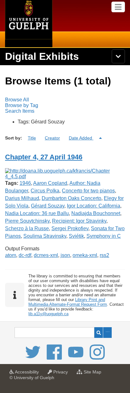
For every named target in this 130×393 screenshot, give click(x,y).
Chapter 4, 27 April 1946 (43, 157)
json (65, 255)
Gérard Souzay (47, 205)
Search (98, 332)
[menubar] (65, 105)
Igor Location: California (93, 205)
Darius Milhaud (22, 198)
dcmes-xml (46, 255)
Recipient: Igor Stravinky (79, 221)
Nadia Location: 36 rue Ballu (37, 213)
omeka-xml (85, 255)
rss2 (104, 255)
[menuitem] (65, 100)
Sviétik (76, 236)
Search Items (19, 111)
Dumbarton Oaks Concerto (71, 198)
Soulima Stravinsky (44, 236)
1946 (25, 183)
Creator (52, 137)
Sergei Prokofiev (69, 228)
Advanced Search (107, 332)
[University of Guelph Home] (28, 23)
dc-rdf (25, 255)
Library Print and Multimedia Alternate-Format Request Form (67, 302)
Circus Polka (45, 190)
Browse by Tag (21, 105)
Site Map (93, 374)
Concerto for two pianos (88, 190)
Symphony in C (103, 236)
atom (10, 255)
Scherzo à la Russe (27, 228)
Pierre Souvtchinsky (27, 221)
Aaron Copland (50, 183)
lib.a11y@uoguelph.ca (48, 313)
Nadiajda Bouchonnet (95, 213)
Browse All (17, 99)
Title (32, 137)
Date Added (81, 137)
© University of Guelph (31, 377)
